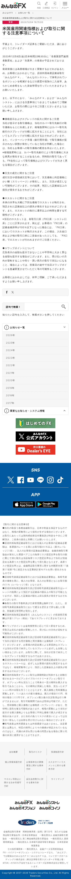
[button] (61, 327)
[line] (40, 478)
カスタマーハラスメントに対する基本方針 (57, 765)
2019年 (10, 387)
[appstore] (24, 504)
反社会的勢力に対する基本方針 (34, 781)
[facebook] (20, 478)
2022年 (10, 365)
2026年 (10, 335)
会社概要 (13, 752)
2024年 (10, 350)
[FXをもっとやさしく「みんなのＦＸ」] (13, 4)
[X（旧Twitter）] (10, 478)
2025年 (10, 342)
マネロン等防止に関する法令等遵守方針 (12, 782)
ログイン (54, 8)
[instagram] (50, 478)
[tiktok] (60, 478)
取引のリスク (35, 752)
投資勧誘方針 (57, 752)
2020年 (10, 380)
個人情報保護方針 (13, 762)
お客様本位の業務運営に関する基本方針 (34, 765)
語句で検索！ (13, 306)
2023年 (10, 357)
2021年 (10, 372)
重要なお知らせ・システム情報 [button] (27, 410)
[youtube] (30, 478)
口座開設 (46, 8)
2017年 (10, 403)
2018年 (10, 395)
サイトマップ (57, 779)
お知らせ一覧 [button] (17, 327)
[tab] (35, 327)
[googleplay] (47, 504)
